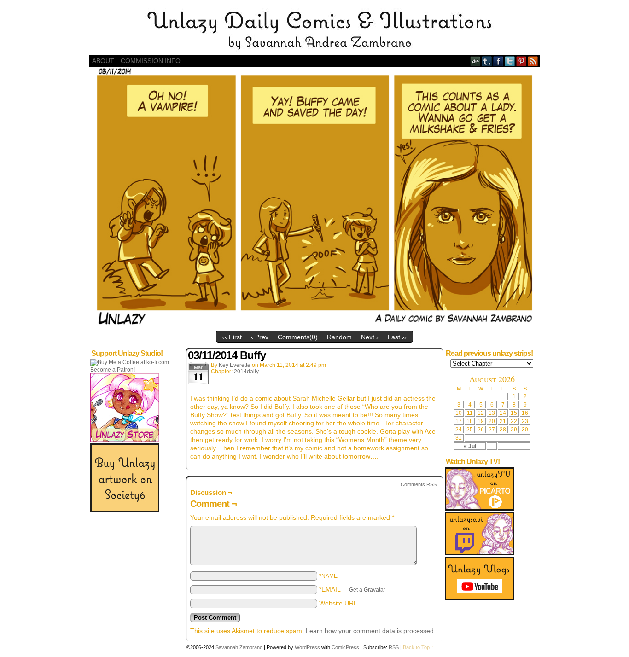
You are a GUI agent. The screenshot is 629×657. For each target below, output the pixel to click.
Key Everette (234, 365)
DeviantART (475, 61)
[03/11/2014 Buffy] (314, 324)
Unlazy (314, 30)
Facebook (498, 61)
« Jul (470, 446)
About (103, 60)
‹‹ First (232, 337)
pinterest (521, 61)
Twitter (510, 61)
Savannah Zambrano (238, 647)
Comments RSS (419, 484)
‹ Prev (259, 337)
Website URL (338, 603)
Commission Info (151, 60)
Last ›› (397, 337)
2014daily (246, 371)
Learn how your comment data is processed (370, 630)
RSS (533, 61)
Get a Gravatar (367, 590)
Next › (370, 337)
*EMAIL (352, 589)
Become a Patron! (112, 369)
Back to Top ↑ (418, 647)
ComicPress (345, 647)
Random (339, 337)
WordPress (307, 647)
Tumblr (487, 61)
